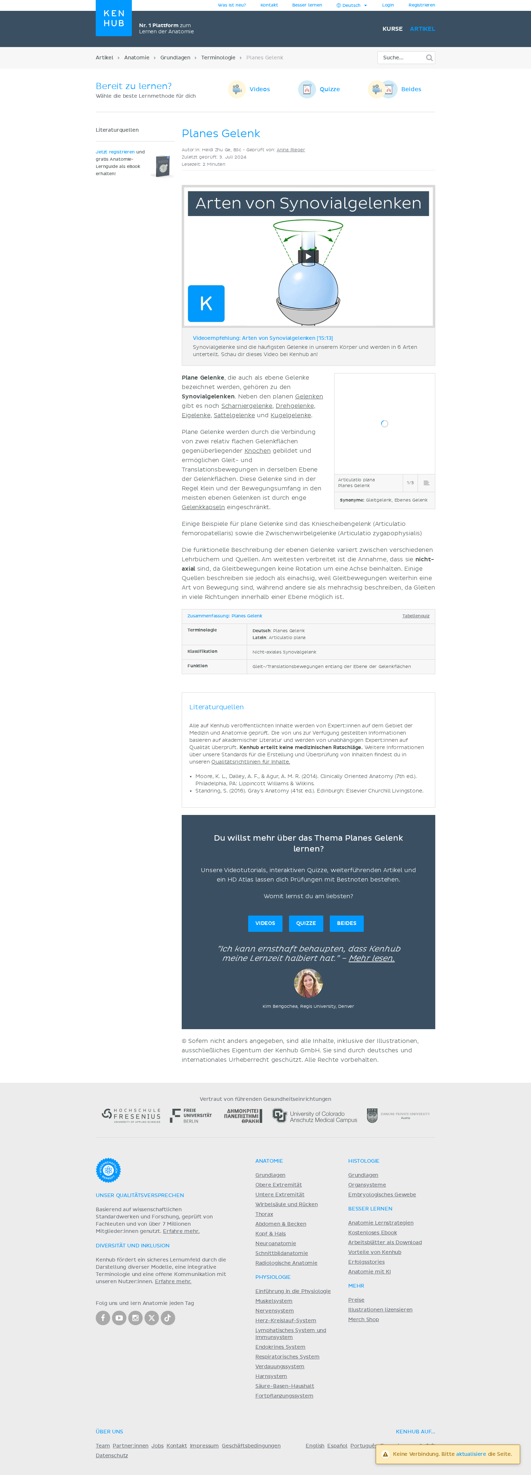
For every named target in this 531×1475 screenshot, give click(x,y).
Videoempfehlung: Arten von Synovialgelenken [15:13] (263, 338)
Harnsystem (271, 1376)
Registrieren (422, 5)
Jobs (157, 1446)
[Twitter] (151, 1318)
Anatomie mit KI (369, 1272)
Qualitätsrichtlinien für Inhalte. (250, 762)
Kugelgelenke (291, 415)
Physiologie (273, 1277)
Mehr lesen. (372, 959)
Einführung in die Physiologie (293, 1291)
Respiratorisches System (287, 1357)
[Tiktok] (168, 1318)
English (315, 1446)
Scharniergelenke (246, 406)
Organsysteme (367, 1185)
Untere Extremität (280, 1194)
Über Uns (109, 1431)
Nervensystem (274, 1311)
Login (388, 5)
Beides (411, 89)
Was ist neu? (232, 5)
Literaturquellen (117, 130)
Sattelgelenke (234, 415)
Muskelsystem (274, 1301)
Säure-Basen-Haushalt (284, 1386)
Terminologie (218, 57)
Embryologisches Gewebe (382, 1194)
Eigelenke (196, 415)
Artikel (422, 29)
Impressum (204, 1446)
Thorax (264, 1214)
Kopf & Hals (270, 1234)
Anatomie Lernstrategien (381, 1223)
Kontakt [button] (269, 5)
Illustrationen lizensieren (380, 1310)
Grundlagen (175, 57)
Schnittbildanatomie (281, 1253)
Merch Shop (363, 1319)
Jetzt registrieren (115, 152)
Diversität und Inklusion (132, 1245)
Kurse (393, 29)
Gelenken (309, 396)
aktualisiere (471, 1454)
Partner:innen (130, 1446)
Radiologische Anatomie (286, 1263)
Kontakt (177, 1446)
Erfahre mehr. (181, 1231)
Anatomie (137, 57)
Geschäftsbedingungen (251, 1446)
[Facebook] (103, 1318)
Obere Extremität (278, 1185)
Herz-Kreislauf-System (285, 1320)
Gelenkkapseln (203, 507)
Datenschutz (112, 1455)
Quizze (330, 89)
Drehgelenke (295, 406)
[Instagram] (135, 1318)
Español (337, 1446)
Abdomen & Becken (280, 1224)
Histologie (364, 1161)
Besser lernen (307, 5)
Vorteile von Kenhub (374, 1252)
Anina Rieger (291, 150)
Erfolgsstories (366, 1262)
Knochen (258, 451)
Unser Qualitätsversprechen (140, 1195)
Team (103, 1446)
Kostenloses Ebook (372, 1232)
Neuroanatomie (275, 1243)
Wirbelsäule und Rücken (286, 1204)
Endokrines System (280, 1347)
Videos (260, 89)
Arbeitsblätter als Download (385, 1242)
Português (363, 1446)
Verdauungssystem (280, 1366)
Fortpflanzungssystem (284, 1396)
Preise (356, 1300)
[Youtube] (119, 1318)
